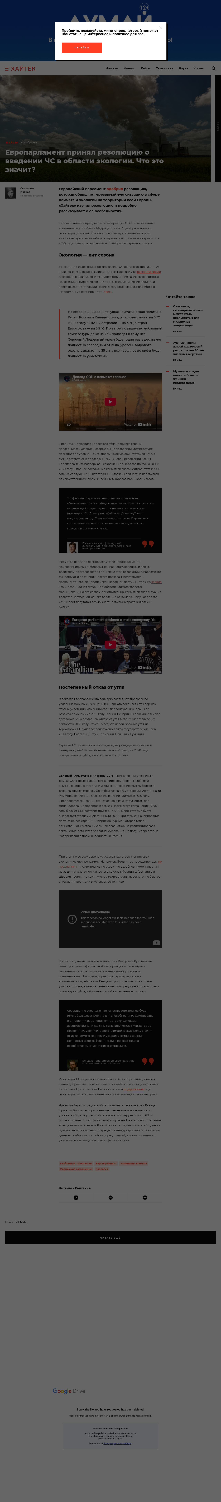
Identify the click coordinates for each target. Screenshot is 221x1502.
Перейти (81, 47)
